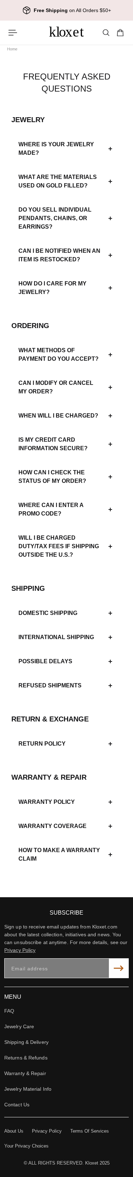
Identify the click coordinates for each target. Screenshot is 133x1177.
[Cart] (120, 32)
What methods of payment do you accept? (58, 354)
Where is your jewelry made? (56, 148)
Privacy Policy (19, 950)
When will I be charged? (58, 416)
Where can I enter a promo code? (50, 509)
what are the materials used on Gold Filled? (57, 181)
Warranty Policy (46, 802)
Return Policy (42, 744)
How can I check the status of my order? (52, 476)
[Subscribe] (119, 968)
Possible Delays (45, 661)
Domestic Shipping (47, 613)
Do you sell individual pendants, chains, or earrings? (55, 218)
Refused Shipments (50, 685)
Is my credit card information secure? (53, 444)
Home (12, 49)
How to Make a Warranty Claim (59, 854)
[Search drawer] (106, 32)
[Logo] (66, 32)
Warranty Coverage (52, 826)
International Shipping (56, 637)
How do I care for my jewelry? (52, 287)
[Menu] (13, 32)
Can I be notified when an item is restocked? (59, 255)
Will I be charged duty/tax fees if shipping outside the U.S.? (58, 546)
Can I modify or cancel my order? (55, 387)
